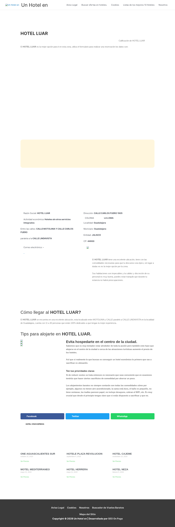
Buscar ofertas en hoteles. (94, 5)
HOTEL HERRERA (77, 469)
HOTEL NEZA (120, 469)
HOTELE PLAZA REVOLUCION (84, 453)
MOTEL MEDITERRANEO (35, 469)
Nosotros (163, 5)
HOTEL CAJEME (122, 453)
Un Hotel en (34, 5)
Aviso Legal (71, 5)
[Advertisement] (87, 189)
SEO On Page (115, 518)
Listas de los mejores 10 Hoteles (138, 5)
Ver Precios (25, 461)
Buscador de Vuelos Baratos (108, 507)
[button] (42, 416)
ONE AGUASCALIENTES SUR (38, 453)
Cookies (115, 5)
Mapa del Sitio (87, 514)
